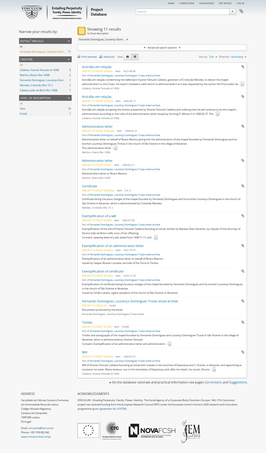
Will (84, 352)
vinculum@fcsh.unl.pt (41, 428)
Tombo (87, 322)
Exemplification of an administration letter (113, 246)
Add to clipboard (243, 67)
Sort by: (203, 56)
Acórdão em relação (97, 67)
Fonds (23, 113)
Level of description (35, 97)
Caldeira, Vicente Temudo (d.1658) (39, 70)
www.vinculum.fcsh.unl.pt (36, 436)
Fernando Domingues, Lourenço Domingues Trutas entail (53, 80)
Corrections (186, 3)
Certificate (89, 186)
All (21, 46)
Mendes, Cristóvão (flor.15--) (36, 85)
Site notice (225, 3)
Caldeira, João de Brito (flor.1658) (38, 90)
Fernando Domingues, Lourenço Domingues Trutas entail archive (125, 75)
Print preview (89, 56)
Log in (240, 3)
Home (171, 3)
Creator (26, 59)
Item (22, 108)
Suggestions (206, 3)
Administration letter (97, 126)
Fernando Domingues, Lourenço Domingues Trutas (49, 51)
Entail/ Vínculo (31, 40)
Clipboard (241, 11)
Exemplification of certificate (102, 271)
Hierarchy (109, 56)
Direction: (224, 56)
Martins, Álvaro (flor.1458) (35, 75)
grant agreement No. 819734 (109, 409)
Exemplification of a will (99, 216)
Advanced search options (162, 47)
